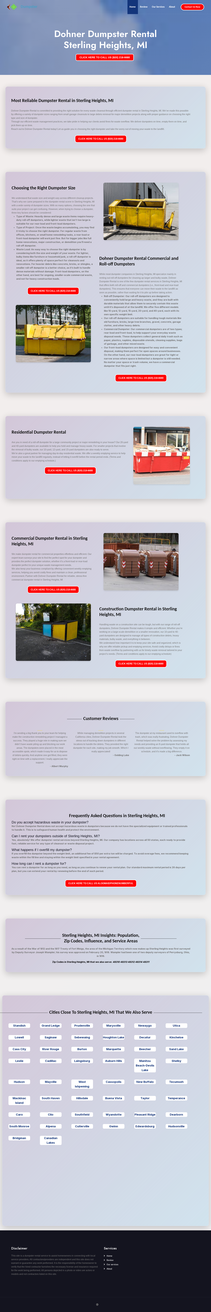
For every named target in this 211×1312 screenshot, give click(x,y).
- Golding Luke (121, 755)
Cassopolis (113, 1082)
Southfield (82, 1114)
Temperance (176, 1098)
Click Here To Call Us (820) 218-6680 (100, 139)
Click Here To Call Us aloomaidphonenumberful (100, 883)
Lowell (19, 1037)
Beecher (145, 1049)
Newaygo (145, 1025)
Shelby (176, 1061)
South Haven (51, 1098)
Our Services (158, 7)
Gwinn (113, 1126)
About (172, 7)
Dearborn (176, 1114)
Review (144, 7)
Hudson (19, 1082)
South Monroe (19, 1126)
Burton (82, 1049)
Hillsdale (82, 1098)
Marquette (113, 1049)
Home (132, 7)
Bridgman (19, 1138)
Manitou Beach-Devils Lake (145, 1065)
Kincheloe (176, 1037)
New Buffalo (145, 1082)
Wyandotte (114, 1114)
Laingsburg (82, 1061)
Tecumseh (176, 1082)
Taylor (145, 1098)
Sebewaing (82, 1037)
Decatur (145, 1037)
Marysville (113, 1025)
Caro (19, 1114)
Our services (112, 1265)
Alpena (51, 1126)
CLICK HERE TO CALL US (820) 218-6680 (105, 57)
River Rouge (50, 1049)
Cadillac (50, 1061)
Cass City (19, 1049)
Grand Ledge (51, 1025)
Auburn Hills (113, 1061)
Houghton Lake (113, 1037)
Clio (50, 1114)
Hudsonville (176, 1126)
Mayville (51, 1082)
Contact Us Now (192, 7)
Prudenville (82, 1025)
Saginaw (51, 1037)
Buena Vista (113, 1098)
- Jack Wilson (182, 755)
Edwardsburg (144, 1126)
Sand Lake (176, 1049)
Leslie (19, 1061)
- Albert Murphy (59, 766)
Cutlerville (82, 1126)
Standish (19, 1025)
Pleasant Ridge (144, 1114)
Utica (176, 1025)
